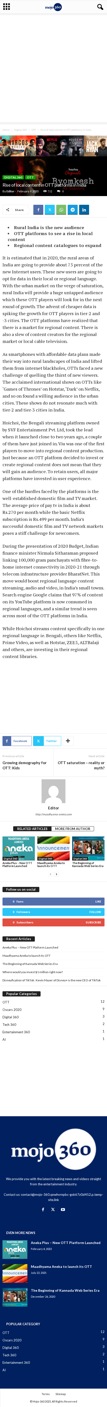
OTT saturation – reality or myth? (81, 765)
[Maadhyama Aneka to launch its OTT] (53, 848)
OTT (34, 129)
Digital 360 (20, 129)
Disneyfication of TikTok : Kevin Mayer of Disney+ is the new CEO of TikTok (51, 980)
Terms (46, 1394)
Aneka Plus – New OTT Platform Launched (17, 864)
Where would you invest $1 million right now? (32, 972)
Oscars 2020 (11, 1010)
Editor (10, 191)
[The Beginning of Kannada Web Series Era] (88, 848)
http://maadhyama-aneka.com (53, 814)
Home (5, 129)
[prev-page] (50, 874)
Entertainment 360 (16, 1032)
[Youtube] (63, 1210)
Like (98, 901)
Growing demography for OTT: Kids (24, 765)
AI (4, 1039)
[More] (68, 741)
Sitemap (60, 1394)
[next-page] (56, 874)
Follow (95, 912)
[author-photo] (53, 791)
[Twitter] (50, 210)
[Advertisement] (53, 68)
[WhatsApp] (61, 210)
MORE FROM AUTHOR (72, 829)
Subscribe (93, 922)
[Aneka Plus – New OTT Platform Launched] (18, 848)
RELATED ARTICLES (32, 829)
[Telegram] (73, 210)
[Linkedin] (84, 210)
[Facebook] (38, 210)
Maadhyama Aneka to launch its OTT (51, 864)
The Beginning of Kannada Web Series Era (88, 864)
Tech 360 (9, 1025)
